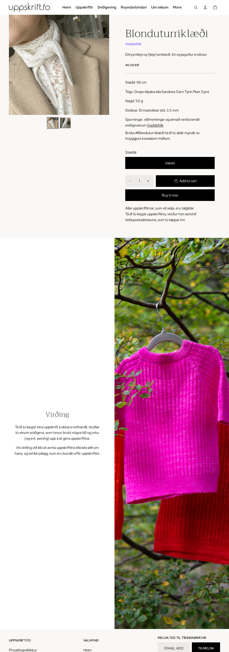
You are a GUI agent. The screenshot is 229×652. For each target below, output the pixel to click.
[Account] (205, 7)
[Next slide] (104, 65)
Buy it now (170, 195)
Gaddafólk (133, 44)
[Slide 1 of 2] (52, 123)
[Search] (196, 7)
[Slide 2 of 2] (65, 123)
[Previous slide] (14, 65)
